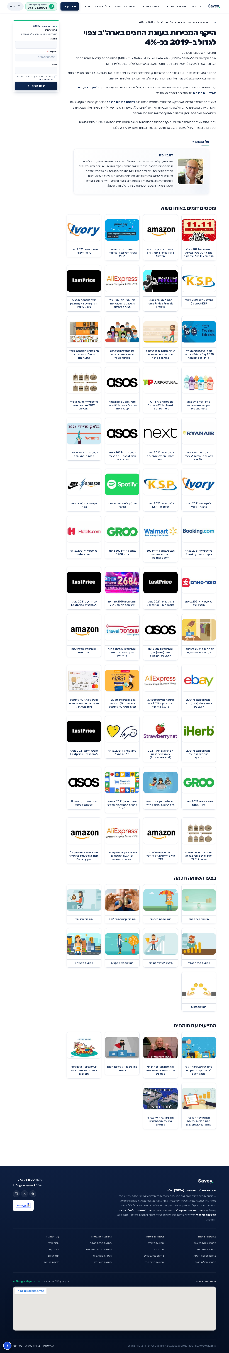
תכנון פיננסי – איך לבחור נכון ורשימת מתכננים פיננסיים (160, 1121)
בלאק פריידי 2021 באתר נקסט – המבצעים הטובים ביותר (160, 456)
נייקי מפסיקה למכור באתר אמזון (84, 505)
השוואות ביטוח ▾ (152, 6)
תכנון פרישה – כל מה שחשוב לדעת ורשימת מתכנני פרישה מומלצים (198, 1121)
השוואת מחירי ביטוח (160, 919)
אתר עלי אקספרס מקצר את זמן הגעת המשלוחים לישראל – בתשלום (122, 856)
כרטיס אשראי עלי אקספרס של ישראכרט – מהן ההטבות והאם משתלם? (84, 703)
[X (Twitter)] (24, 1193)
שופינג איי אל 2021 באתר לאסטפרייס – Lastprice (84, 752)
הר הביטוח (158, 1249)
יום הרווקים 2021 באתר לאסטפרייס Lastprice (84, 603)
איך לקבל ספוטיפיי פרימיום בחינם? (122, 505)
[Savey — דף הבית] (214, 6)
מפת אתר (17, 1345)
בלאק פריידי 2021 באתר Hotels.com (84, 552)
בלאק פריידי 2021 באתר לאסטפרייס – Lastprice (160, 603)
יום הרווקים (199, 93)
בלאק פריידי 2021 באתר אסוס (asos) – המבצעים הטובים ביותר (122, 456)
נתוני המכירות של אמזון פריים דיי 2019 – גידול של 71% (160, 856)
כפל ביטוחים (102, 6)
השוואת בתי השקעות (122, 963)
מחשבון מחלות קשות (205, 1262)
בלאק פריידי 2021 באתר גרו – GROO (122, 552)
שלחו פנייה (38, 85)
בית (214, 22)
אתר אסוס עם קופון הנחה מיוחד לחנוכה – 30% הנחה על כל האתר (122, 405)
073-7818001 (26, 1179)
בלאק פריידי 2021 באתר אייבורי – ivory (198, 505)
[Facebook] (32, 1193)
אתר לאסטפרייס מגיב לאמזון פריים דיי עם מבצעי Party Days (84, 304)
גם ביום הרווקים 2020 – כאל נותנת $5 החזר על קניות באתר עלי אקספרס (122, 703)
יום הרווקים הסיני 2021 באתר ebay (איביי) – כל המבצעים (199, 703)
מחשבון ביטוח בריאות (205, 1243)
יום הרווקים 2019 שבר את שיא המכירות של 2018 (122, 603)
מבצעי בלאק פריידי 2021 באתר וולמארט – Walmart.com (161, 554)
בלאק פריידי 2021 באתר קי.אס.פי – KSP (160, 505)
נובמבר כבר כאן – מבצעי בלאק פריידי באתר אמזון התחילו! (160, 253)
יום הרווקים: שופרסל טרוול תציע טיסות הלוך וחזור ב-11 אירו (122, 652)
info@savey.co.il (24, 1185)
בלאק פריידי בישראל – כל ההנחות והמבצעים (84, 454)
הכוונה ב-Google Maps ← (28, 1281)
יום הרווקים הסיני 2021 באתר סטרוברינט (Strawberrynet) (160, 754)
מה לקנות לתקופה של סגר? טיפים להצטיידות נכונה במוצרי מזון (84, 354)
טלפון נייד (52, 51)
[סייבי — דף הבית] (157, 1181)
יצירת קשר (70, 6)
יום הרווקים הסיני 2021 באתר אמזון (83, 650)
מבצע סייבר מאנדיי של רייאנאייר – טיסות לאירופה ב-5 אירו (199, 456)
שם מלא (52, 38)
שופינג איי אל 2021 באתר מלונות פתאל (122, 752)
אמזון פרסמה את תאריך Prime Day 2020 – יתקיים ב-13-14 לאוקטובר (199, 354)
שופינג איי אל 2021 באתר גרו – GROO (199, 803)
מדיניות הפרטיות (46, 79)
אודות (86, 6)
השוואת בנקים (198, 1007)
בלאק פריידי (91, 87)
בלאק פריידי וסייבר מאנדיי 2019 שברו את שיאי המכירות (84, 405)
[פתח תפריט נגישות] (7, 1346)
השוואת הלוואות (84, 919)
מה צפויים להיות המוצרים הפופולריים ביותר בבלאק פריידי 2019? (199, 856)
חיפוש (13, 6)
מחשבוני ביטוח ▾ (176, 6)
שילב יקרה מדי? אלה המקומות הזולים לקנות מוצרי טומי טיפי (198, 405)
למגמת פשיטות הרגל (122, 102)
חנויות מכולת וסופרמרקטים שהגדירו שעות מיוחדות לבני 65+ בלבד (160, 354)
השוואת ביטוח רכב (154, 1262)
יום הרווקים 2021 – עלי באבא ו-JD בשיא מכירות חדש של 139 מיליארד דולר (199, 253)
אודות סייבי (53, 1243)
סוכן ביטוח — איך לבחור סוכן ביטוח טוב (122, 1068)
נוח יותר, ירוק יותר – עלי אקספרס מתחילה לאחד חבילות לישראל (122, 304)
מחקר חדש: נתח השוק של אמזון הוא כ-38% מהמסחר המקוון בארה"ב (84, 856)
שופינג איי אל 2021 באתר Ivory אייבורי (84, 251)
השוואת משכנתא (84, 963)
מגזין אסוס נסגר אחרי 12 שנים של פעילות (84, 803)
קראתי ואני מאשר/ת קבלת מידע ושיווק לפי (35, 77)
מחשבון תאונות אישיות (205, 1255)
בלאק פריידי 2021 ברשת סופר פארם (199, 603)
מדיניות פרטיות (51, 1262)
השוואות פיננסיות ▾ (126, 6)
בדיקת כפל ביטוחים (154, 1255)
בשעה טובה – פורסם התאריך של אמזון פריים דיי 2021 (122, 253)
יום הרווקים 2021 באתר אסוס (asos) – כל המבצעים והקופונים (160, 652)
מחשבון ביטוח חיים (206, 1249)
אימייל (54, 64)
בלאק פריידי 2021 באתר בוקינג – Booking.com (198, 552)
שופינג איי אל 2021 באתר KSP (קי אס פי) (199, 302)
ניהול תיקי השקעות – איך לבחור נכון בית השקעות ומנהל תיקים (198, 1070)
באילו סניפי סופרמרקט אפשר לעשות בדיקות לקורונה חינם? (122, 354)
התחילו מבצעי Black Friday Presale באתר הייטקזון (160, 304)
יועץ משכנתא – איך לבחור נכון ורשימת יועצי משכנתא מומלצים (160, 1070)
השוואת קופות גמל (199, 919)
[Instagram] (16, 1193)
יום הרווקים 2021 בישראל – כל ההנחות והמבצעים (199, 650)
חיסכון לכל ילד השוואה (160, 963)
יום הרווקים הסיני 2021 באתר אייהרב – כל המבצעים (198, 754)
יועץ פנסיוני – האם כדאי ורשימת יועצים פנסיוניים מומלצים (84, 1070)
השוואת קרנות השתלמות (122, 919)
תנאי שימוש (53, 1255)
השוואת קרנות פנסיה (199, 963)
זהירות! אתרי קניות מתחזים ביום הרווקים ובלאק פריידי (160, 803)
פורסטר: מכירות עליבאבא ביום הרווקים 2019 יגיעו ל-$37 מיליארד (160, 703)
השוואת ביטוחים (156, 1243)
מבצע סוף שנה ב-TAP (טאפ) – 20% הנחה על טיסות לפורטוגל (160, 405)
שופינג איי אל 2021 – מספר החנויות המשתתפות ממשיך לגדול (122, 805)
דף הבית (196, 6)
